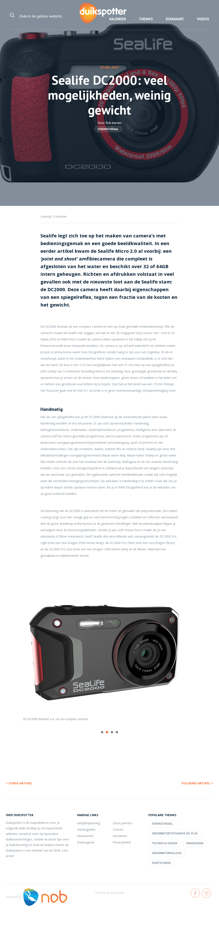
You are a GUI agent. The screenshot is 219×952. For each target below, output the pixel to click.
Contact (118, 829)
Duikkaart (175, 19)
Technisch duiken (164, 843)
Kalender (117, 19)
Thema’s (146, 19)
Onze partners (122, 823)
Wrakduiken (194, 843)
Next (206, 648)
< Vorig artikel (19, 782)
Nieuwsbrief (85, 835)
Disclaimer (120, 835)
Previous (12, 648)
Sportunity (117, 892)
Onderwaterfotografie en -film (174, 833)
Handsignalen (86, 829)
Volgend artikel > (197, 782)
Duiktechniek (161, 862)
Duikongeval (85, 842)
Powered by (13, 896)
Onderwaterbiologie (167, 853)
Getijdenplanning (88, 823)
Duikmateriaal (108, 129)
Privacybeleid (122, 842)
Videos (203, 19)
